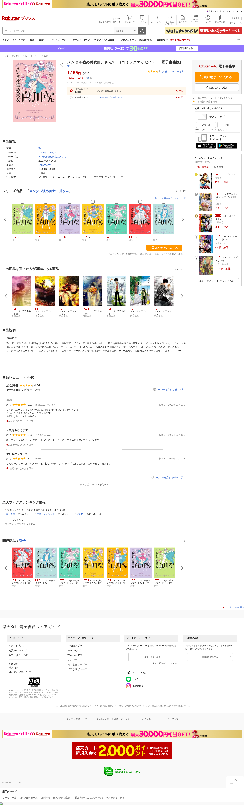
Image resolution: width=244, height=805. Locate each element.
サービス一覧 (236, 23)
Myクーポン (156, 22)
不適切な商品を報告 (207, 101)
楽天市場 (236, 18)
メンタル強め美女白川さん (52, 156)
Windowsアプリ (76, 655)
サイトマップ (172, 719)
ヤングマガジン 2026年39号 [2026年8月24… (226, 197)
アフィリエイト (147, 719)
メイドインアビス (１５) (226, 259)
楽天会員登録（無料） (109, 22)
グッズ (87, 39)
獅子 (69, 66)
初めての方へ (16, 645)
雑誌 (32, 39)
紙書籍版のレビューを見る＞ (94, 484)
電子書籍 (16, 56)
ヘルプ (208, 22)
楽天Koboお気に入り (169, 23)
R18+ (239, 39)
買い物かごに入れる (218, 77)
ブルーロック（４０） (225, 217)
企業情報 (45, 797)
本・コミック (18, 39)
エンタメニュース (127, 39)
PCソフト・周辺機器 (104, 39)
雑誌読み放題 (145, 39)
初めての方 (220, 22)
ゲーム (76, 39)
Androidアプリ (75, 650)
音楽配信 (161, 39)
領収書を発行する (210, 657)
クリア (183, 198)
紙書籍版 (218, 166)
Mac (227, 125)
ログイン (115, 19)
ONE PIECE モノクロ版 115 (226, 238)
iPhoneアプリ (74, 645)
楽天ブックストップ (76, 719)
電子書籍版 (203, 166)
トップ (5, 39)
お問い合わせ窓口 (19, 655)
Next (182, 296)
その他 (45, 56)
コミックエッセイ (47, 152)
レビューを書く (178, 71)
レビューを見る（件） (168, 389)
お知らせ (142, 22)
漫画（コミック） (31, 56)
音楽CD (42, 39)
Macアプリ (73, 660)
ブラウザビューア (77, 669)
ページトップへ (235, 784)
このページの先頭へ (234, 607)
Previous (6, 296)
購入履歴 (183, 22)
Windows (206, 125)
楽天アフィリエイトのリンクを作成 (215, 98)
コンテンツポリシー (20, 671)
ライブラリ (196, 22)
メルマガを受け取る (151, 657)
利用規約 (14, 663)
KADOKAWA (44, 164)
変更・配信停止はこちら (164, 663)
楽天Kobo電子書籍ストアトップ (113, 719)
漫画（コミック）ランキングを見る (216, 281)
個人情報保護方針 (62, 797)
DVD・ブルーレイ (59, 39)
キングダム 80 (229, 174)
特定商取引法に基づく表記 (89, 797)
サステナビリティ (115, 797)
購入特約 (14, 667)
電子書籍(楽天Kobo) (180, 39)
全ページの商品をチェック (166, 198)
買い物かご (130, 22)
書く (183, 389)
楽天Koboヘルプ (18, 650)
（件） (165, 71)
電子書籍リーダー (77, 664)
